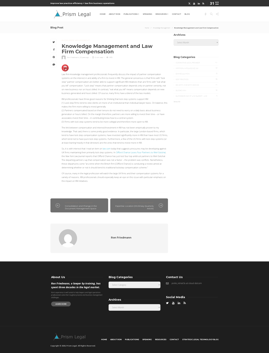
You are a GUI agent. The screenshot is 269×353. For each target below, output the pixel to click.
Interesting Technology (79, 203)
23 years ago (84, 57)
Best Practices (196, 79)
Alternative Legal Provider (196, 62)
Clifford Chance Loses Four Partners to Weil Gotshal (140, 152)
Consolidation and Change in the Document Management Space (81, 207)
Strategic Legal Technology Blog (200, 339)
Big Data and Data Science (196, 85)
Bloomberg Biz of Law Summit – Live (196, 96)
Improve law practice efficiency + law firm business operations (82, 3)
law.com (106, 148)
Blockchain (196, 90)
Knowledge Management (161, 28)
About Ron (114, 14)
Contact (176, 14)
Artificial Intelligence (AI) (196, 68)
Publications (131, 14)
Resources (161, 14)
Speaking (147, 14)
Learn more (61, 304)
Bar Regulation (196, 74)
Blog (187, 14)
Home (102, 14)
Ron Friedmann (73, 57)
